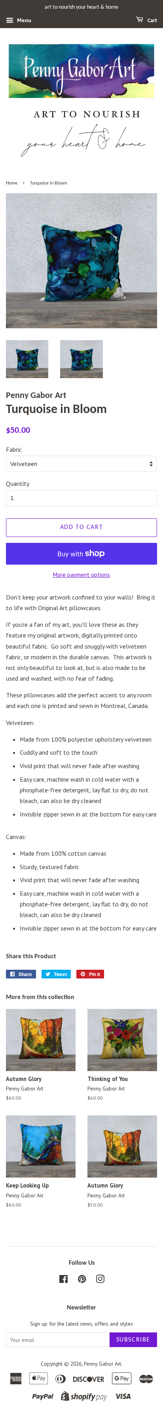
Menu (23, 20)
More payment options (81, 575)
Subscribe (133, 1340)
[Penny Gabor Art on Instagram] (100, 1280)
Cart (151, 21)
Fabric (14, 449)
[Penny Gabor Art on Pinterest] (82, 1280)
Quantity (17, 483)
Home (11, 183)
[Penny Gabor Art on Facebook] (63, 1280)
